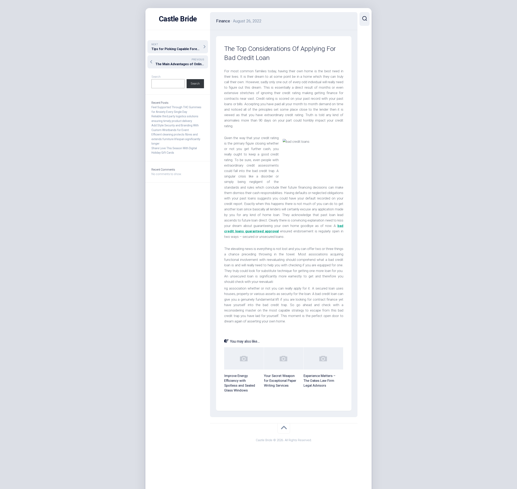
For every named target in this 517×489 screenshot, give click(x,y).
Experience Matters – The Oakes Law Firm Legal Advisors (320, 380)
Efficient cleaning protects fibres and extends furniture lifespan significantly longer (175, 139)
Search (156, 76)
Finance (223, 21)
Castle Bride (178, 19)
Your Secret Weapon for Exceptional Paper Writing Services (280, 380)
